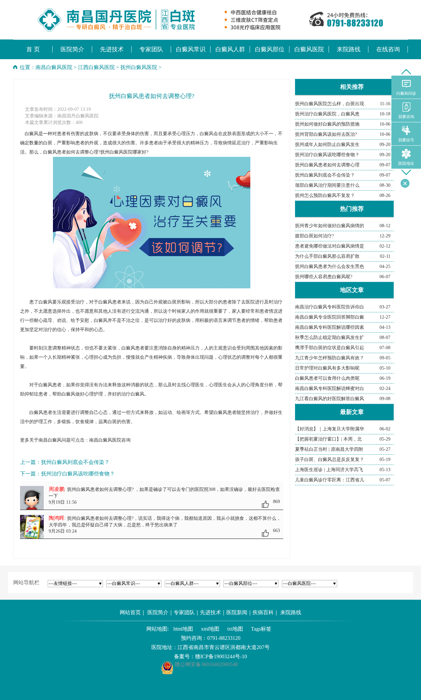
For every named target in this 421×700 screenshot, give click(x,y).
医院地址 (406, 163)
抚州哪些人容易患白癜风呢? (323, 276)
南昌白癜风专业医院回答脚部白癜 (329, 317)
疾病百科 (263, 612)
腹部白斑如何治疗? (314, 235)
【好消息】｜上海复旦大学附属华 (329, 428)
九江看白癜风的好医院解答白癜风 (329, 398)
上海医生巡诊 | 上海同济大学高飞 (329, 469)
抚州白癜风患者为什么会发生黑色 (329, 266)
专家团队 (184, 612)
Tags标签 (261, 629)
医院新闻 (236, 612)
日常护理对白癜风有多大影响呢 (327, 368)
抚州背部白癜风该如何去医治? (326, 134)
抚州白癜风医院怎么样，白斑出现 (329, 103)
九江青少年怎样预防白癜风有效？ (329, 357)
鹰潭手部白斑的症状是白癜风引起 (329, 347)
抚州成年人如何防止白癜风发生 (327, 144)
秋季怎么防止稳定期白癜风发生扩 (329, 337)
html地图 (183, 629)
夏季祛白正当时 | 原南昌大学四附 (329, 449)
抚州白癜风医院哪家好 (123, 152)
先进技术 (210, 612)
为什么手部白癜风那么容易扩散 (327, 256)
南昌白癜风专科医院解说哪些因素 (329, 327)
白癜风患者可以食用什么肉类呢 (327, 378)
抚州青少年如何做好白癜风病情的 (329, 225)
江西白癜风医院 (96, 67)
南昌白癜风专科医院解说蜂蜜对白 (329, 388)
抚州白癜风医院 (138, 67)
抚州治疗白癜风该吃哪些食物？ (78, 473)
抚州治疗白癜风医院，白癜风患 (327, 113)
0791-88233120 (223, 638)
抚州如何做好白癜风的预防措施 (327, 124)
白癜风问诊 (406, 93)
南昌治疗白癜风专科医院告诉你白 (329, 306)
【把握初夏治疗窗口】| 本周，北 (328, 439)
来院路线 (290, 612)
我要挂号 (406, 140)
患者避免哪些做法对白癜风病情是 (329, 246)
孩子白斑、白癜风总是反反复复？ (329, 459)
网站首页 (130, 612)
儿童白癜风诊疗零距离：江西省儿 (329, 479)
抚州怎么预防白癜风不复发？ (325, 195)
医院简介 (157, 612)
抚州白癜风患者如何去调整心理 (327, 164)
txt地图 (235, 629)
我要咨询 (406, 116)
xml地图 (210, 629)
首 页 (33, 49)
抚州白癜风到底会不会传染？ (75, 462)
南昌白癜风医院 (54, 67)
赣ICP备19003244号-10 (221, 656)
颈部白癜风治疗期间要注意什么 (327, 185)
